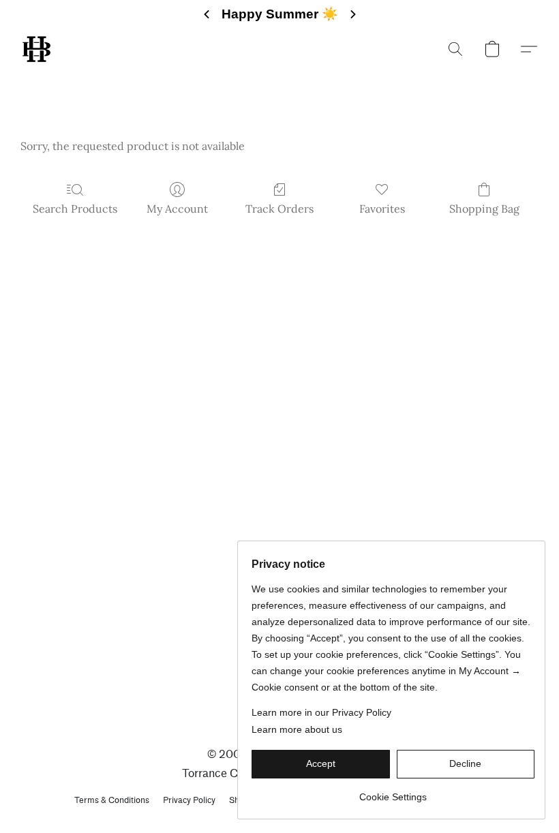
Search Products (75, 208)
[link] (393, 791)
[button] (36, 49)
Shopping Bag (484, 208)
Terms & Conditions (111, 800)
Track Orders (279, 208)
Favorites (382, 208)
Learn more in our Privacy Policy (321, 712)
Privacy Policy (189, 800)
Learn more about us (297, 729)
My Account (177, 208)
